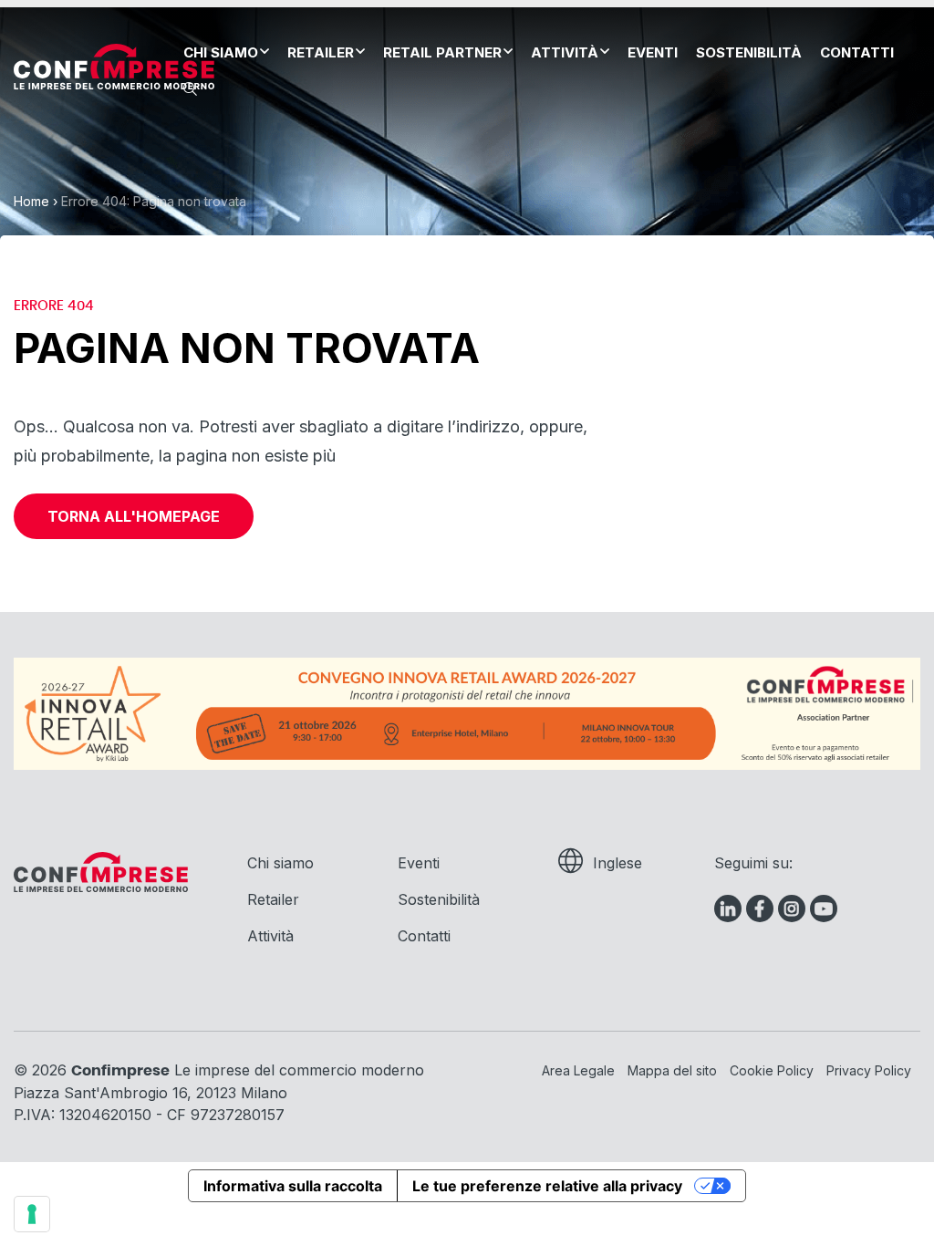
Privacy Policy (868, 1070)
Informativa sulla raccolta (292, 1186)
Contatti (857, 52)
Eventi (653, 52)
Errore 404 (54, 306)
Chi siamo (220, 52)
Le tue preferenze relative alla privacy (547, 1186)
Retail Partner (442, 52)
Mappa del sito (672, 1070)
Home (31, 201)
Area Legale (578, 1070)
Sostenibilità (749, 52)
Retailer (320, 52)
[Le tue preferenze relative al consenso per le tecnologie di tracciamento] (32, 1214)
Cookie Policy (772, 1070)
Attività (564, 52)
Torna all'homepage (133, 516)
